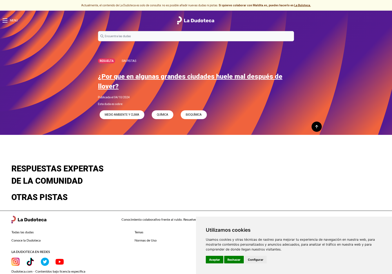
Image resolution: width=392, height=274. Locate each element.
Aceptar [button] (214, 259)
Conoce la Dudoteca (26, 240)
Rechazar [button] (234, 259)
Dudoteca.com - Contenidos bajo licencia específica (48, 271)
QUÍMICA (162, 114)
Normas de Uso (146, 240)
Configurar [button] (255, 259)
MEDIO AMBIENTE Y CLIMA (122, 114)
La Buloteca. (302, 5)
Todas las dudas (22, 232)
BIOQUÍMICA (194, 114)
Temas (139, 232)
